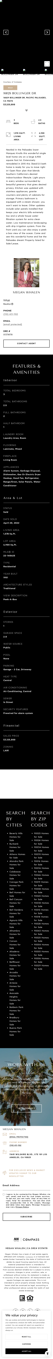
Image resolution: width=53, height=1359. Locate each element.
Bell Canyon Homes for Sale (16, 903)
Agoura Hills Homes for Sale (16, 923)
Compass (29, 1257)
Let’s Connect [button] (26, 1108)
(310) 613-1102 (10, 314)
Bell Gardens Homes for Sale (16, 913)
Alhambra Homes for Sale (15, 934)
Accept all (26, 1351)
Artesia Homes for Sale (15, 986)
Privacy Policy (22, 1207)
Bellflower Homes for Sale (15, 965)
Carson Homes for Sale (15, 944)
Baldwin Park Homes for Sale (16, 1010)
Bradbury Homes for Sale (15, 1021)
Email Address (11, 1185)
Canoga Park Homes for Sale (17, 885)
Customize (26, 1344)
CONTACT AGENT (26, 343)
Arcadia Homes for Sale (15, 976)
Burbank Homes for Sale (15, 847)
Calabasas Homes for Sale (15, 875)
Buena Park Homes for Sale (16, 1031)
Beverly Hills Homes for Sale (16, 837)
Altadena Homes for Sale (15, 955)
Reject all (26, 1337)
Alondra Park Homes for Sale (17, 864)
